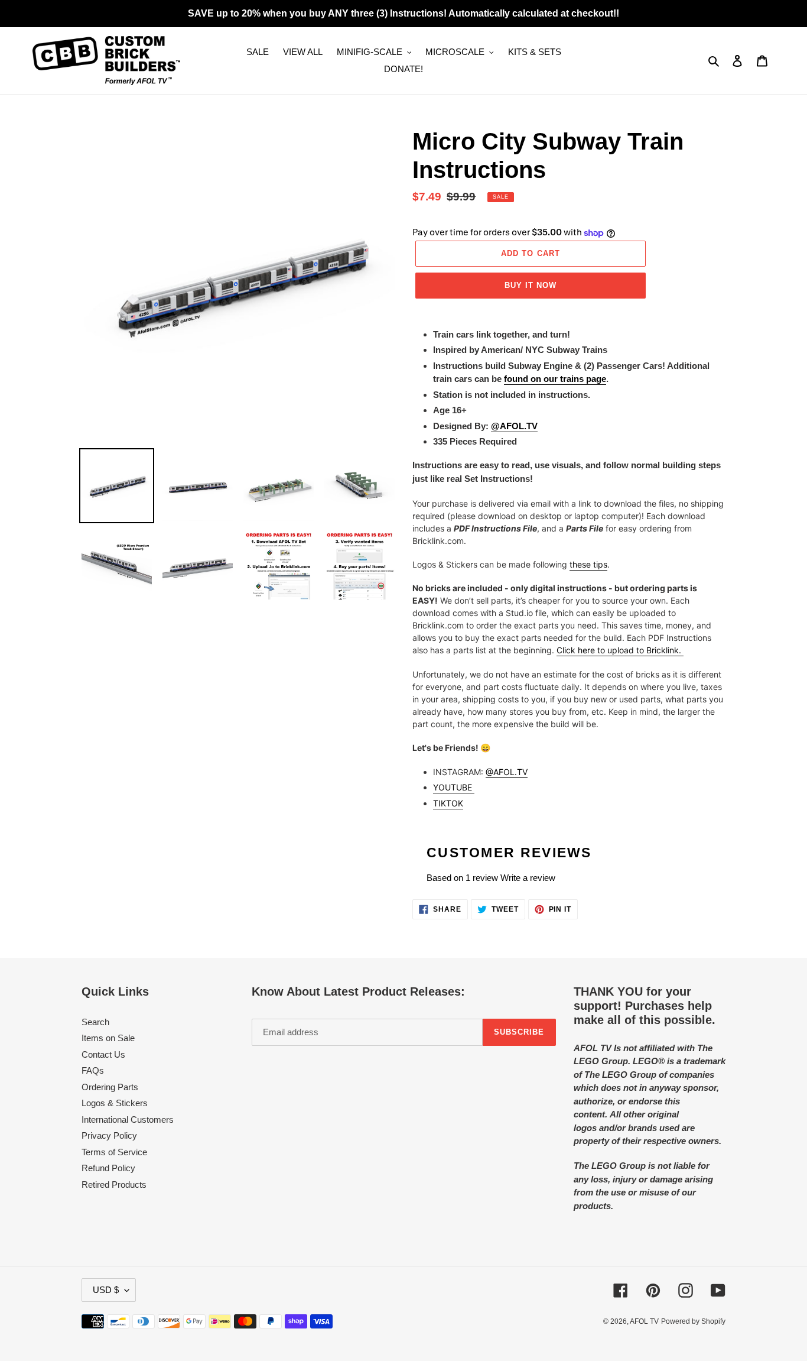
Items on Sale (108, 1038)
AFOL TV (644, 1321)
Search (95, 1022)
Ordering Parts (110, 1087)
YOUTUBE (453, 787)
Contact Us (103, 1054)
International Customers (128, 1119)
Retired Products (114, 1184)
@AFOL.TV (507, 772)
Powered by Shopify (693, 1321)
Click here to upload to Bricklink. (620, 650)
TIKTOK (448, 803)
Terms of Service (114, 1152)
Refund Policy (108, 1168)
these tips (588, 564)
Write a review (527, 878)
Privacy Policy (109, 1135)
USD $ (106, 1290)
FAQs (93, 1070)
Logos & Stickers (115, 1103)
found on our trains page (555, 379)
